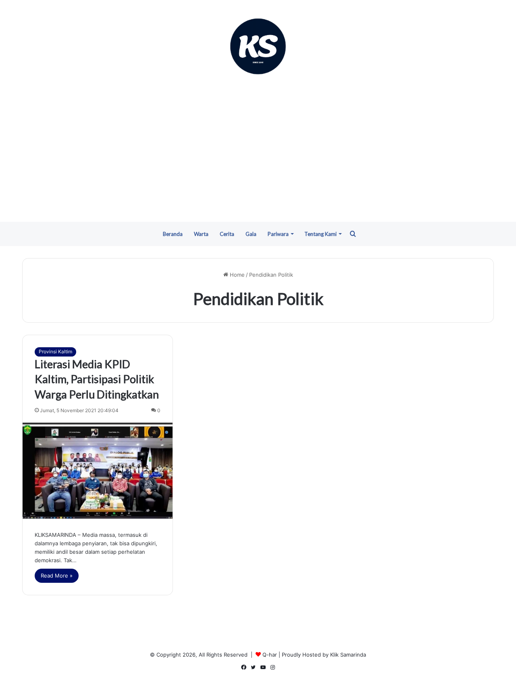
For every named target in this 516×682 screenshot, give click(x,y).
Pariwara (278, 234)
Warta (201, 234)
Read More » (57, 575)
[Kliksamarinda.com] (258, 46)
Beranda (173, 234)
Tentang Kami (320, 234)
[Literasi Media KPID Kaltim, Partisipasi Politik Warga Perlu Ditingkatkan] (98, 471)
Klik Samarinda (348, 654)
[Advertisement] (258, 149)
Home (236, 274)
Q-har (269, 654)
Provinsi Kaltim (55, 351)
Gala (251, 234)
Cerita (227, 234)
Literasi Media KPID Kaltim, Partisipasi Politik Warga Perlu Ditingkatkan (97, 379)
